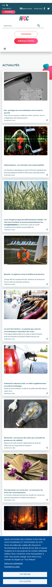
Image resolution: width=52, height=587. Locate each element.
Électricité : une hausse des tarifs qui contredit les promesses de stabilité (24, 439)
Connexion (26, 34)
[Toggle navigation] (4, 49)
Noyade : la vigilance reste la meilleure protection (24, 274)
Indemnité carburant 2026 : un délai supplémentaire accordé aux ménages (25, 384)
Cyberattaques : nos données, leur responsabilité (24, 165)
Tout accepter (25, 581)
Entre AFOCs (6, 8)
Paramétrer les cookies (12, 566)
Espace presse (27, 8)
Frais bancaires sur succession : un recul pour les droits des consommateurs (23, 491)
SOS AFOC (8, 12)
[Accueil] (25, 18)
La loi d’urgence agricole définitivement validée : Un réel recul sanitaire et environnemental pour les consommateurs (25, 222)
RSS (3, 5)
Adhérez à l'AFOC (26, 41)
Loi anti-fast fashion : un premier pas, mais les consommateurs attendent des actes (22, 330)
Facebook (44, 8)
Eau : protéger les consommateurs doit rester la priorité (23, 111)
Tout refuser (25, 574)
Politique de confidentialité (13, 563)
